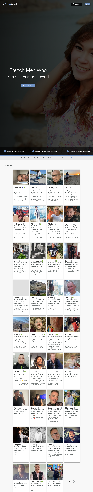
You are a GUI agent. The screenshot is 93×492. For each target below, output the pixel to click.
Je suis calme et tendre (53, 491)
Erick (67, 261)
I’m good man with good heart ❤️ (37, 418)
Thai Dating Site (25, 158)
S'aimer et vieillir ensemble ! (38, 378)
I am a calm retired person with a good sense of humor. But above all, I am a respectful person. (38, 309)
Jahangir (17, 481)
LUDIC (15, 231)
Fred (16, 334)
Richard (34, 224)
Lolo (50, 445)
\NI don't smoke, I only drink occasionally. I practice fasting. (55, 455)
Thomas (17, 187)
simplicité (50, 305)
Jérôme (17, 298)
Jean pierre (52, 481)
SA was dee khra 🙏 (19, 378)
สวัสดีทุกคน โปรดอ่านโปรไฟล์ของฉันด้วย (55, 342)
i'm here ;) (67, 231)
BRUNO (51, 187)
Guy (32, 298)
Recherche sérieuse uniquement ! (38, 194)
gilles (50, 298)
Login (87, 4)
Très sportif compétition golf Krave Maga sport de (72, 415)
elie (32, 371)
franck (50, 261)
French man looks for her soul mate (55, 415)
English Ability (62, 158)
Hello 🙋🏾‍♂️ (33, 415)
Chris (67, 298)
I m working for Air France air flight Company (21, 194)
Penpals (52, 158)
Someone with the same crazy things (72, 194)
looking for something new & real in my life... (72, 305)
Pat (66, 371)
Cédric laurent (53, 408)
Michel (51, 224)
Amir (16, 408)
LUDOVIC (18, 224)
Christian (69, 408)
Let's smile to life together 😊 (21, 342)
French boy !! (17, 452)
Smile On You (34, 231)
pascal (51, 334)
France (45, 158)
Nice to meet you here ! (19, 268)
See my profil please (70, 268)
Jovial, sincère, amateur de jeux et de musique (21, 305)
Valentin (68, 224)
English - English (69, 454)
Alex (67, 445)
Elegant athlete (68, 417)
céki (33, 187)
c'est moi (18, 371)
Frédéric (51, 371)
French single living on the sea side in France (55, 268)
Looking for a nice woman (54, 231)
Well (15, 454)
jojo (66, 187)
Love (15, 491)
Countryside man (36, 334)
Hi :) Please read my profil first (38, 342)
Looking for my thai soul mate (55, 194)
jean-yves (35, 261)
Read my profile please (53, 452)
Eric (15, 261)
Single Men (37, 158)
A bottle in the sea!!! (36, 305)
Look (15, 489)
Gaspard (17, 445)
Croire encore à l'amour (36, 268)
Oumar (34, 408)
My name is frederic (53, 378)
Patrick (68, 334)
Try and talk (68, 342)
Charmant (50, 489)
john (33, 445)
